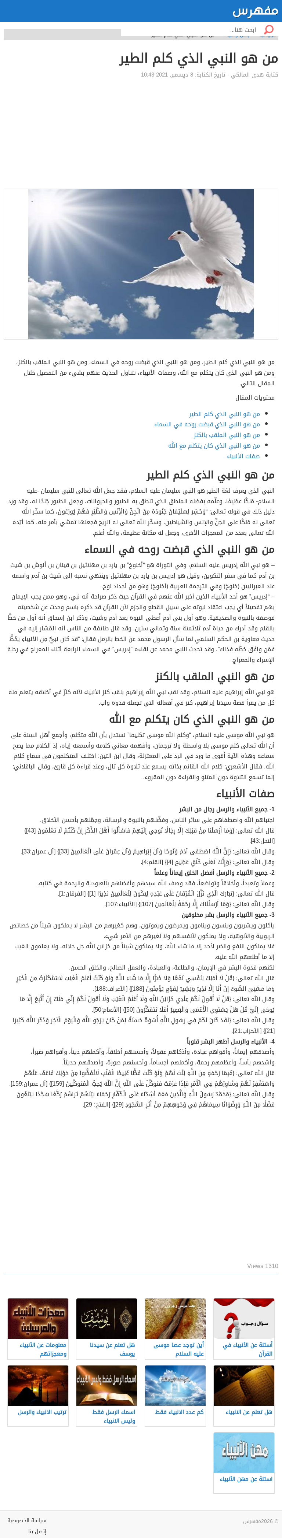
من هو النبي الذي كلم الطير (224, 414)
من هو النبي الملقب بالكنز (227, 435)
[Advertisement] (141, 133)
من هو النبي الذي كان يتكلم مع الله (214, 445)
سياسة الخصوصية (26, 1520)
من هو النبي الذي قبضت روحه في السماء (207, 424)
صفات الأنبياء (243, 456)
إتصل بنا (37, 1531)
